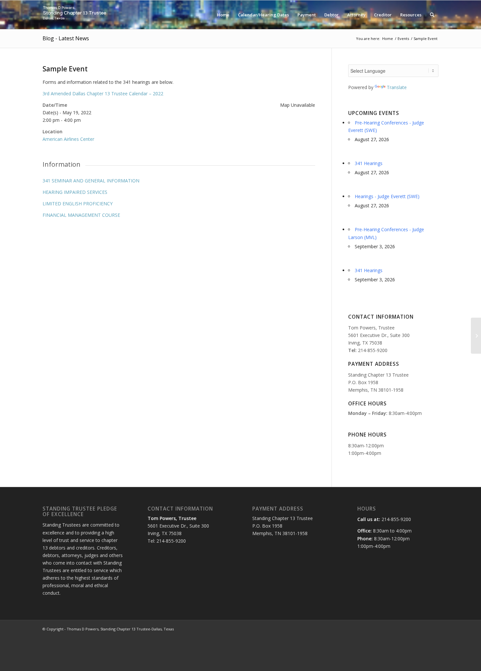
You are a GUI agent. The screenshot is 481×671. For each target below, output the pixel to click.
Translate (397, 87)
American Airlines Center (68, 139)
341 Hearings (369, 163)
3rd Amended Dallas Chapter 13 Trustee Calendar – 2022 (103, 93)
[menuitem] (223, 14)
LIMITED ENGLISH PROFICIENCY (78, 203)
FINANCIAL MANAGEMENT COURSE (81, 215)
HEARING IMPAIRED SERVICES (75, 192)
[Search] (432, 14)
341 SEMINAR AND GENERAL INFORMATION (91, 180)
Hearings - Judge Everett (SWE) (387, 196)
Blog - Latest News (66, 38)
